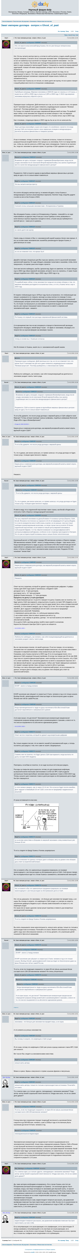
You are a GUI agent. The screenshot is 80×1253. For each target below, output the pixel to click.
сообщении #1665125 (27, 181)
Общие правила (50, 1249)
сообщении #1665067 (33, 42)
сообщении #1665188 (27, 1217)
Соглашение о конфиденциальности (35, 1249)
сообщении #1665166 (28, 682)
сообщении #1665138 (27, 633)
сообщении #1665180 (27, 1018)
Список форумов (7, 1244)
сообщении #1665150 (28, 441)
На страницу (61, 31)
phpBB (32, 1252)
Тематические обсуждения (21, 1244)
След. (77, 31)
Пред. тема (67, 35)
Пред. (67, 31)
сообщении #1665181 (28, 1106)
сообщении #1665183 (32, 1168)
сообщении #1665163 (33, 485)
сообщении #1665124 (28, 157)
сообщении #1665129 (33, 387)
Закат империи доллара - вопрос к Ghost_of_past (30, 25)
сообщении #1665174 (27, 732)
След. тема (75, 35)
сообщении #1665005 (33, 123)
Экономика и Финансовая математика (41, 1244)
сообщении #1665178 (33, 885)
